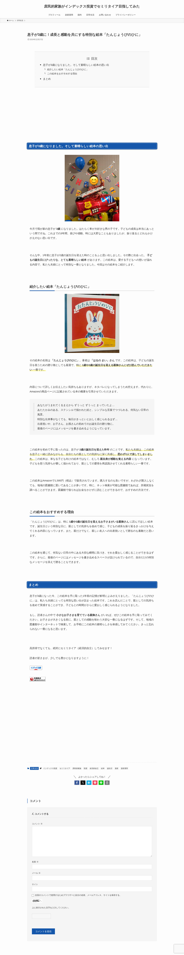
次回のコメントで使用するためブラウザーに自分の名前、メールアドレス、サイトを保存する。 (78, 895)
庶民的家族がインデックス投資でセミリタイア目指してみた (92, 6)
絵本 (103, 768)
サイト (35, 884)
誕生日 (109, 768)
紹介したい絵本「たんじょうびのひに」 (68, 69)
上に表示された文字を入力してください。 (51, 907)
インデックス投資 (50, 768)
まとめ (47, 78)
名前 (35, 862)
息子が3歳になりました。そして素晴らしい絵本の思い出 (76, 64)
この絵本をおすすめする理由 (62, 73)
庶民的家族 (77, 768)
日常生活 (34, 768)
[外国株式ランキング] (37, 680)
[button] (76, 782)
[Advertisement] (92, 118)
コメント (37, 824)
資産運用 (124, 768)
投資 (85, 768)
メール (36, 873)
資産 (116, 768)
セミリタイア (65, 768)
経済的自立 (94, 768)
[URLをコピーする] (107, 782)
